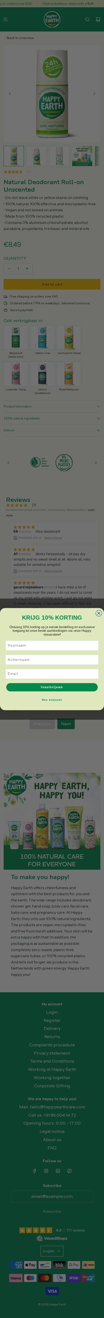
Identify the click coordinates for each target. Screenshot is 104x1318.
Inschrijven (52, 687)
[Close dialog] (99, 613)
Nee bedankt (52, 699)
